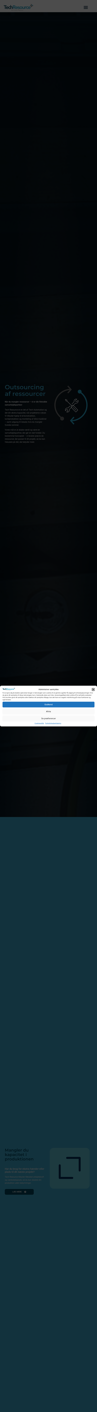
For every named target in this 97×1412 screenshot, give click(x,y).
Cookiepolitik (39, 723)
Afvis (48, 711)
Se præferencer (48, 718)
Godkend (48, 704)
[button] (93, 689)
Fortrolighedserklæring (53, 723)
